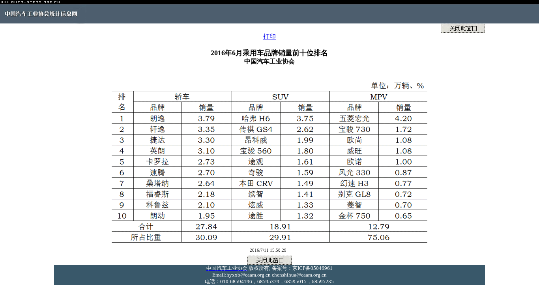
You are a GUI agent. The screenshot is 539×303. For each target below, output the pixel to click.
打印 (269, 36)
